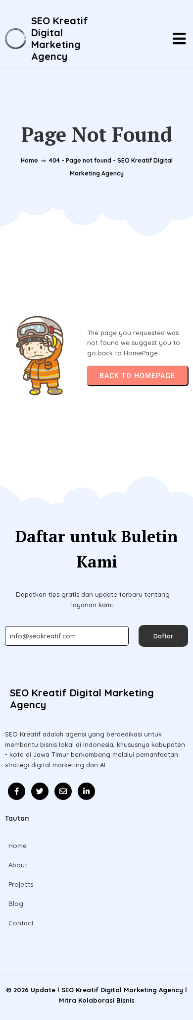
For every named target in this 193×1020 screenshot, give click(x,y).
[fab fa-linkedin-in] (86, 791)
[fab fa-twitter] (39, 791)
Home (29, 160)
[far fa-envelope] (63, 791)
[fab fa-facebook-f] (16, 791)
